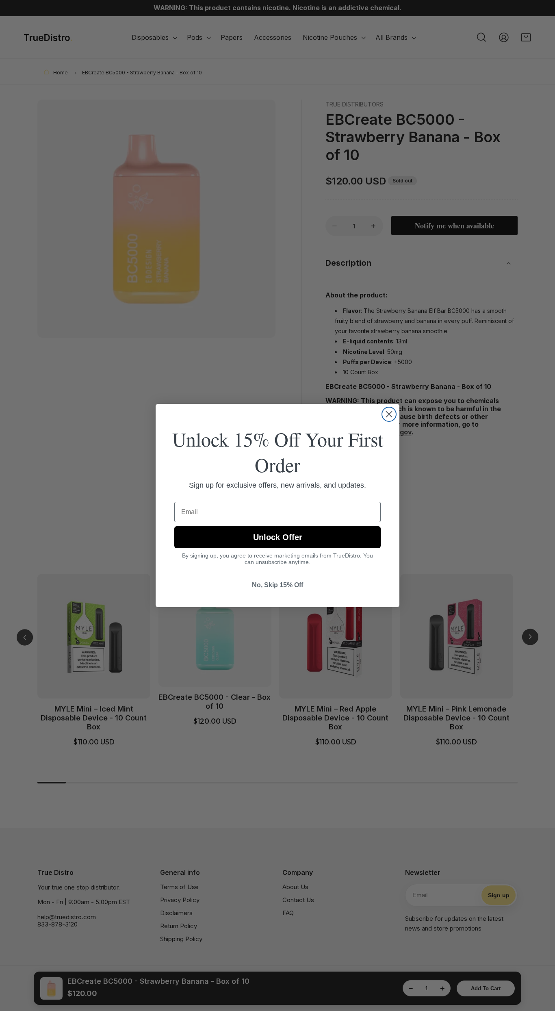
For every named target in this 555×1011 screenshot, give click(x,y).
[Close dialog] (389, 414)
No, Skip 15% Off (277, 584)
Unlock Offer (277, 537)
